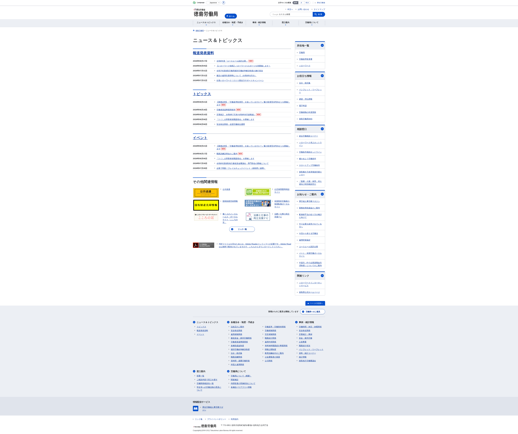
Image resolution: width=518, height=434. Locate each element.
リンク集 (198, 419)
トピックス (202, 94)
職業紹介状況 (304, 346)
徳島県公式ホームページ (309, 292)
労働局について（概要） (241, 376)
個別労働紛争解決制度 (240, 349)
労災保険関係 (270, 334)
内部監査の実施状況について (243, 383)
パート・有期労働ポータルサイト (310, 254)
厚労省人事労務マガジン (309, 201)
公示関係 (268, 361)
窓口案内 (201, 371)
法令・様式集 (304, 83)
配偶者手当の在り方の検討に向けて (310, 215)
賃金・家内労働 (305, 338)
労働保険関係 (270, 330)
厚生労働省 (321, 3)
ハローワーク (304, 66)
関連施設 (234, 380)
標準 (295, 3)
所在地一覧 (303, 45)
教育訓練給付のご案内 (274, 353)
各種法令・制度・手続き (243, 322)
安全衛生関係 (236, 330)
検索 (320, 14)
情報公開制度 (270, 349)
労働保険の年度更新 (307, 112)
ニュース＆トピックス (207, 322)
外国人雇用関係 (237, 364)
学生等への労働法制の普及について (209, 388)
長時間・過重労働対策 (240, 361)
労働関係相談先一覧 (205, 383)
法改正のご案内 (237, 327)
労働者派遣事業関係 (239, 342)
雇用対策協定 (304, 240)
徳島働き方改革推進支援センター (310, 173)
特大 (307, 3)
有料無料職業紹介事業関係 (276, 346)
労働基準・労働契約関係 (275, 327)
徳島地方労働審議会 (307, 361)
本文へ (290, 9)
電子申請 (303, 106)
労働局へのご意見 (313, 312)
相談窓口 (302, 129)
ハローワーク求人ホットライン (310, 144)
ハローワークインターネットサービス (310, 284)
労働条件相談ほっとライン (310, 152)
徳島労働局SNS (305, 119)
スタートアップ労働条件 (309, 165)
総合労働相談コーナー (308, 136)
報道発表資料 (203, 53)
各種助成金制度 (237, 346)
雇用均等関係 (270, 342)
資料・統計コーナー (307, 353)
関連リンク (303, 275)
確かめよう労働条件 (307, 159)
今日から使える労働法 (308, 233)
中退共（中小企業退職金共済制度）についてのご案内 (310, 264)
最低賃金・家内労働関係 (241, 338)
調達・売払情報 (305, 99)
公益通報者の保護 (272, 357)
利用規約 (234, 419)
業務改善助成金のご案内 (309, 208)
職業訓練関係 (236, 357)
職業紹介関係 (270, 338)
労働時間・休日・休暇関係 (310, 327)
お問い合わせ (303, 9)
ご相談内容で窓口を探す (207, 380)
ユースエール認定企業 (308, 247)
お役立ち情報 (304, 76)
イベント (200, 138)
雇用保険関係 (236, 334)
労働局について (238, 371)
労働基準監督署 (305, 59)
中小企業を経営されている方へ (310, 225)
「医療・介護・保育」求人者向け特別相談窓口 (310, 182)
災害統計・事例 (305, 334)
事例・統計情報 (306, 322)
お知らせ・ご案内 (306, 194)
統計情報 (302, 357)
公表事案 (302, 342)
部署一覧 (200, 376)
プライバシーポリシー (216, 419)
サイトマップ (319, 9)
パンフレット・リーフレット (310, 90)
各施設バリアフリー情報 (241, 387)
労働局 (302, 52)
